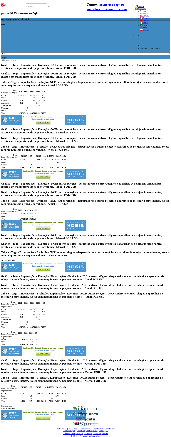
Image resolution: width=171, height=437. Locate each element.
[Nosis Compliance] (85, 416)
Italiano (145, 23)
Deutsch (145, 20)
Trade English (73, 429)
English (145, 16)
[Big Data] (85, 421)
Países (3, 24)
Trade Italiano (110, 429)
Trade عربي (103, 431)
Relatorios (106, 5)
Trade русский (91, 431)
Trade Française (85, 429)
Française (146, 18)
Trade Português (69, 431)
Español (145, 13)
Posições (4, 58)
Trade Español (61, 429)
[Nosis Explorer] (85, 426)
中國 (144, 27)
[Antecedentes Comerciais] (85, 411)
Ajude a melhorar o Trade (91, 436)
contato (105, 434)
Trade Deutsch (98, 429)
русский (145, 30)
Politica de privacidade (93, 434)
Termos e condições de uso (73, 434)
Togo (117, 5)
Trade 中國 (81, 431)
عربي (144, 25)
